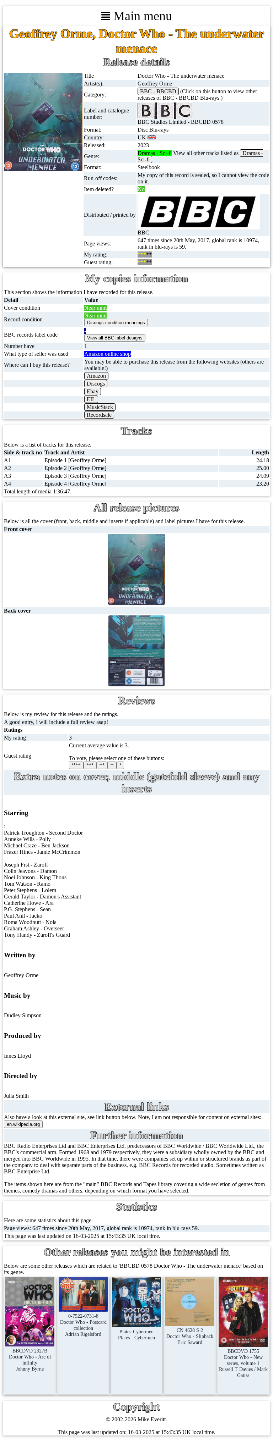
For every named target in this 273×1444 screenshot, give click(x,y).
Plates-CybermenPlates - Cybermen (136, 1334)
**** (89, 765)
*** (102, 765)
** (112, 765)
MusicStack (100, 407)
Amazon (96, 376)
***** (76, 765)
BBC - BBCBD (158, 91)
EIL (91, 399)
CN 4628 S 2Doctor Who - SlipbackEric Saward (189, 1336)
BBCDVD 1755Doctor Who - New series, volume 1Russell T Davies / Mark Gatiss (243, 1363)
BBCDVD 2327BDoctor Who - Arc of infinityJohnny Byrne (30, 1360)
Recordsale (99, 415)
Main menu (141, 16)
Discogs (96, 384)
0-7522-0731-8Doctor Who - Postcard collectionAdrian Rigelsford (83, 1325)
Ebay (92, 391)
